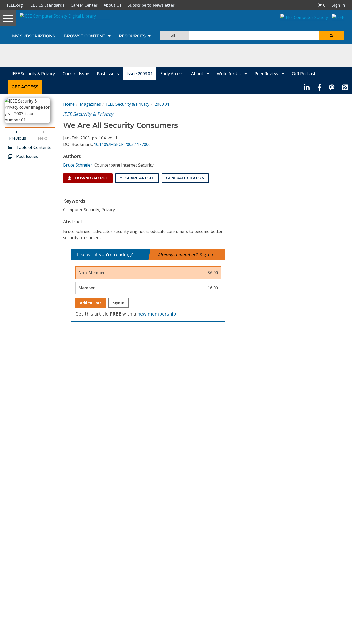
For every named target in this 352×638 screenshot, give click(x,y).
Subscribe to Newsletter (151, 5)
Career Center (84, 5)
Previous (17, 138)
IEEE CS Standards (46, 5)
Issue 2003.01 (140, 73)
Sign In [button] (338, 5)
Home (69, 104)
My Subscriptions (33, 36)
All (173, 35)
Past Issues (108, 73)
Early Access (171, 73)
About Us (112, 5)
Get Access (25, 86)
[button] (322, 5)
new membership (156, 314)
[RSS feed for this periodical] (345, 87)
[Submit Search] (331, 35)
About (197, 73)
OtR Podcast (303, 73)
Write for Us (229, 73)
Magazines (90, 104)
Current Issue (76, 73)
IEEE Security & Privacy (33, 73)
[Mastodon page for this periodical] (332, 87)
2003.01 (162, 104)
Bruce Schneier (77, 165)
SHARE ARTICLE (139, 178)
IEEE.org (15, 5)
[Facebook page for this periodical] (319, 87)
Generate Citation (185, 178)
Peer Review (267, 73)
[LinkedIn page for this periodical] (307, 87)
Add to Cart (90, 302)
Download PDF (91, 178)
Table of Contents (33, 147)
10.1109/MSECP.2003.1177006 (122, 144)
